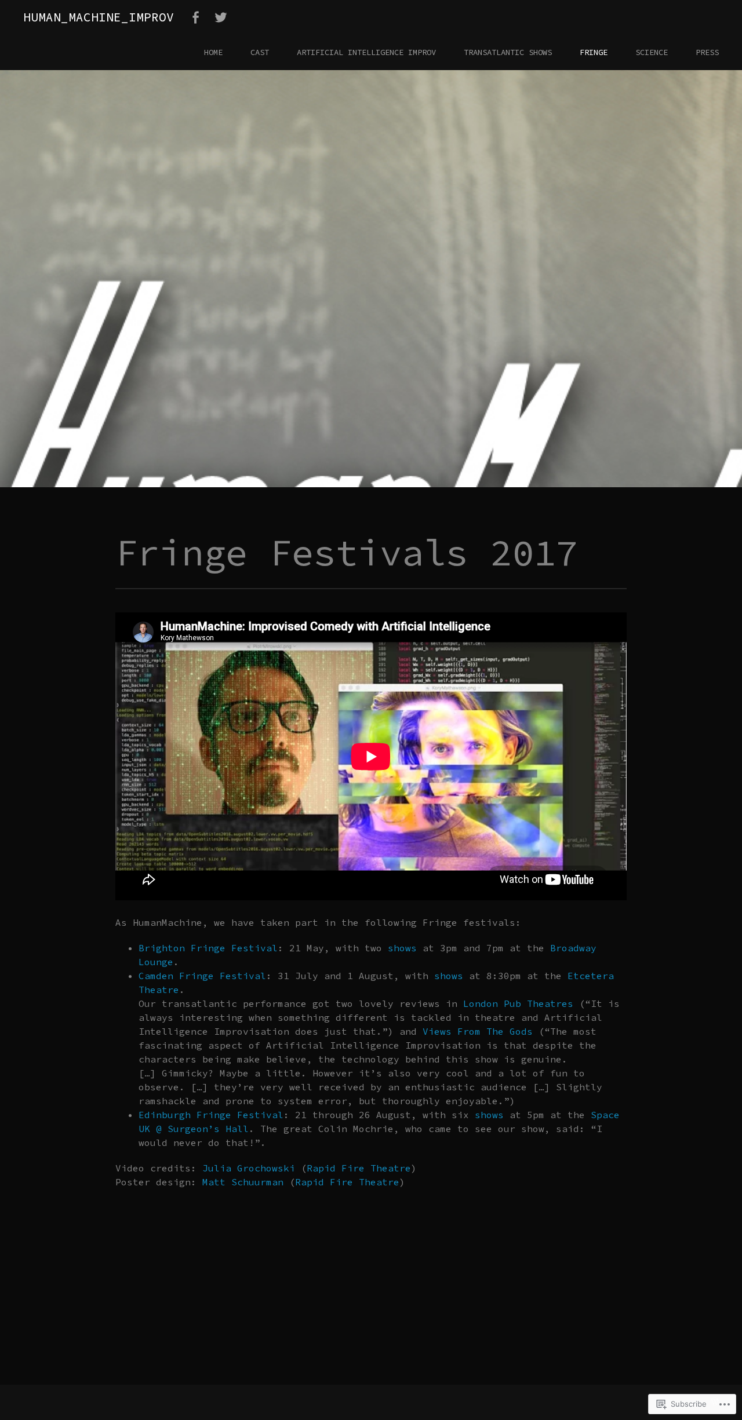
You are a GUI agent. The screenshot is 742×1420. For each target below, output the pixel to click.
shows (402, 948)
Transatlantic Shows (508, 52)
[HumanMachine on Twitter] (221, 18)
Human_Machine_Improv (98, 17)
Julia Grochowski (248, 1168)
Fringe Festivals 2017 (250, 304)
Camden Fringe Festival (202, 975)
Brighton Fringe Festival (208, 948)
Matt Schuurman (242, 1182)
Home (213, 52)
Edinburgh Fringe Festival (211, 1114)
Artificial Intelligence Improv (366, 52)
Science (651, 52)
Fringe (594, 52)
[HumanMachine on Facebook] (195, 18)
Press (707, 52)
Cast (259, 52)
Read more (65, 340)
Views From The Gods (478, 1031)
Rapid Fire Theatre (359, 1168)
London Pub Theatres (518, 1003)
